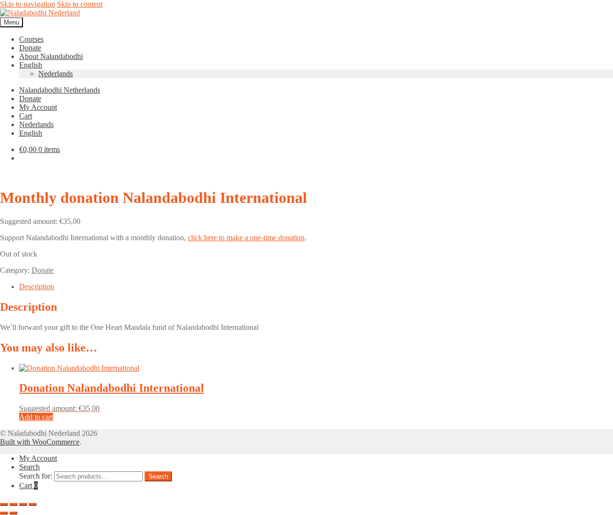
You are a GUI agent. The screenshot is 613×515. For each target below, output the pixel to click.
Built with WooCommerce (39, 442)
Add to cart (36, 417)
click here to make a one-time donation (246, 238)
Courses (31, 39)
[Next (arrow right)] (13, 513)
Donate (30, 48)
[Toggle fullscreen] (13, 504)
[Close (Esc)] (32, 504)
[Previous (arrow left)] (4, 513)
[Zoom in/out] (4, 504)
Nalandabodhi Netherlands (59, 90)
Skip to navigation (27, 4)
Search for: (35, 476)
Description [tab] (36, 286)
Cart (25, 116)
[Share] (23, 504)
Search (29, 467)
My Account (38, 107)
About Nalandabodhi (51, 56)
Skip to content (79, 4)
